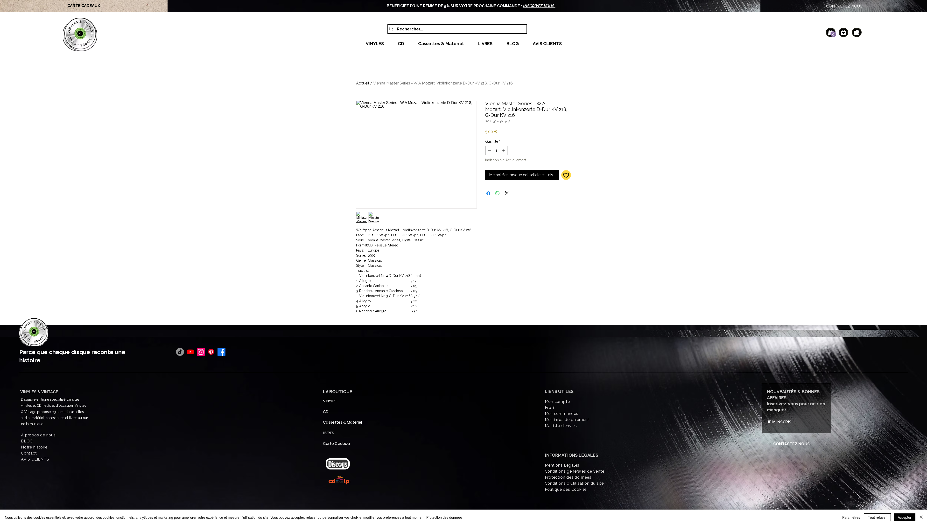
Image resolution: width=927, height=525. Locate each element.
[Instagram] (201, 352)
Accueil (362, 83)
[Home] (843, 32)
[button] (833, 34)
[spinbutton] (496, 150)
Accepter (904, 517)
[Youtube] (190, 352)
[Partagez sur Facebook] (488, 193)
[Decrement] (489, 150)
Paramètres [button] (851, 517)
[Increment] (504, 150)
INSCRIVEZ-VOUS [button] (539, 6)
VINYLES (330, 401)
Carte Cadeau (334, 443)
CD (326, 411)
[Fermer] (921, 517)
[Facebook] (221, 352)
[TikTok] (180, 352)
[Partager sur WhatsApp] (497, 193)
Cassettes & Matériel (334, 422)
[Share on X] (507, 193)
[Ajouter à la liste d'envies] (566, 175)
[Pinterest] (211, 352)
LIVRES (328, 433)
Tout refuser (877, 517)
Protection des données (444, 517)
